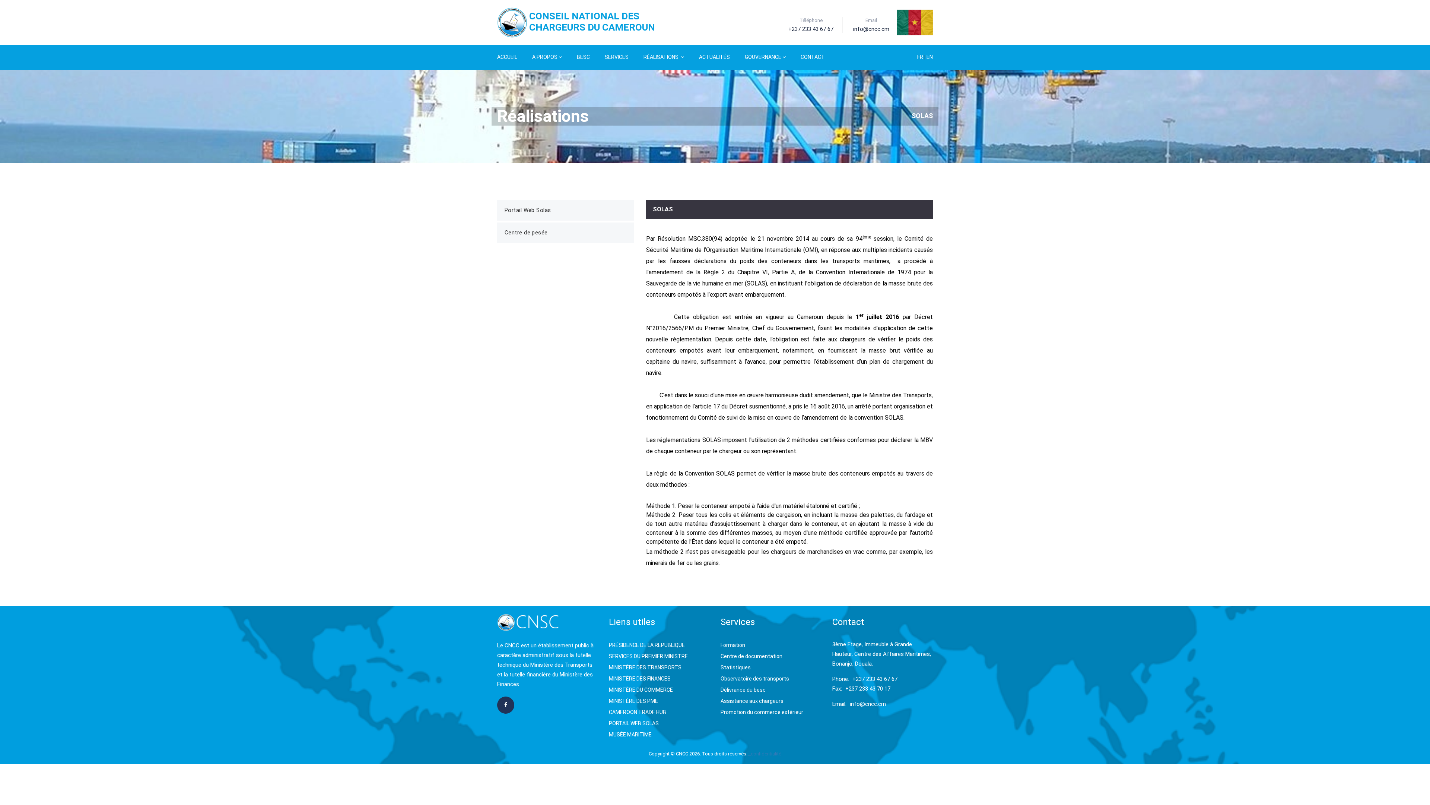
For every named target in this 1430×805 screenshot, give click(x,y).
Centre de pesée (526, 232)
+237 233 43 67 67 (874, 679)
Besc (583, 57)
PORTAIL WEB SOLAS (634, 723)
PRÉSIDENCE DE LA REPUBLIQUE (647, 645)
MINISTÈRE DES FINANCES (640, 679)
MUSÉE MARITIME (630, 735)
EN (930, 57)
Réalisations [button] (662, 57)
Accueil (507, 57)
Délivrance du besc (743, 690)
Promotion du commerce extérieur (762, 712)
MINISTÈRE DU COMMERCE (641, 690)
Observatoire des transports (755, 679)
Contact (813, 57)
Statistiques (736, 667)
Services (617, 57)
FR (920, 57)
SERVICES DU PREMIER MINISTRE (648, 656)
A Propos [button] (544, 57)
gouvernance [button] (763, 57)
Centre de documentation (751, 656)
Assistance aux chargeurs (752, 701)
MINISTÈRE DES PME (633, 701)
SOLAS (922, 116)
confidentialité (766, 754)
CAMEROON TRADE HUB (637, 712)
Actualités (714, 57)
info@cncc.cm (868, 704)
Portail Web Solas (528, 210)
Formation (733, 645)
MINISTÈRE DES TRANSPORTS (645, 667)
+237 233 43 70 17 (867, 688)
